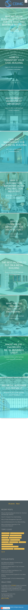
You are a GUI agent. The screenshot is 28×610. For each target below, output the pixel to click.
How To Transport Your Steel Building (11, 517)
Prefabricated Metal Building (15, 537)
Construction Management (7, 548)
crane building (5, 542)
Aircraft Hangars (5, 540)
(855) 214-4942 (5, 598)
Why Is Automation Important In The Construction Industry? (10, 525)
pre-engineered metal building (17, 533)
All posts (11, 503)
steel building (5, 537)
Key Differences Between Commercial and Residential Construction (11, 563)
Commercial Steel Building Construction (10, 546)
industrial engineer (14, 542)
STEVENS (13, 585)
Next (18, 503)
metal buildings (5, 533)
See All (3, 552)
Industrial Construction (19, 548)
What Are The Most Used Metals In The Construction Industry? (11, 571)
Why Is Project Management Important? (11, 519)
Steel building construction (15, 535)
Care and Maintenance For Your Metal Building (13, 522)
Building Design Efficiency (7, 544)
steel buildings (22, 542)
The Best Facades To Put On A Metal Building (12, 578)
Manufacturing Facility (15, 540)
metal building (5, 535)
